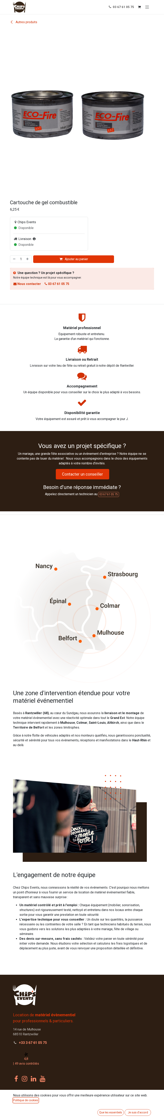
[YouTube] (42, 1079)
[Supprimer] (13, 259)
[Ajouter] (27, 259)
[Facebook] (16, 1079)
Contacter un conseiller (82, 474)
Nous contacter (29, 284)
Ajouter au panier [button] (76, 259)
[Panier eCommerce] (139, 7)
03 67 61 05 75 (123, 7)
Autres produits (26, 22)
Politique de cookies (25, 1100)
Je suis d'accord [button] (138, 1112)
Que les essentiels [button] (110, 1112)
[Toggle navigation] (147, 7)
